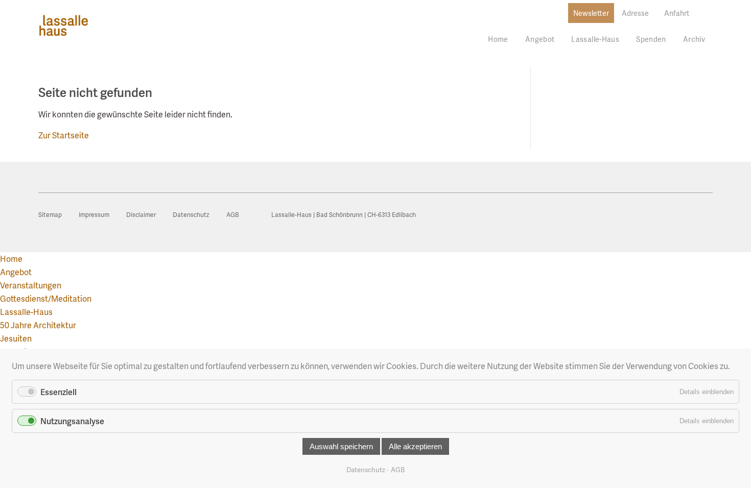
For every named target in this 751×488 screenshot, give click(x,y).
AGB (398, 469)
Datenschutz (365, 469)
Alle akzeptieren (415, 446)
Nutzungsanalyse (72, 421)
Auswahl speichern (341, 446)
